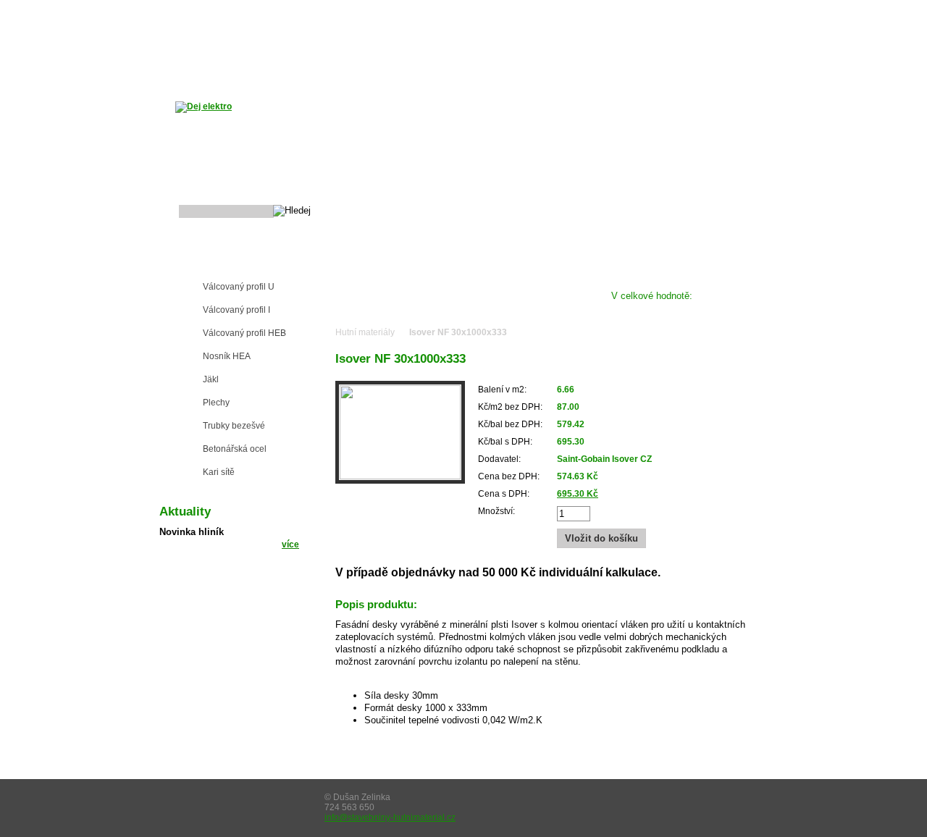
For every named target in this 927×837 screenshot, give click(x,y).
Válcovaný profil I (236, 310)
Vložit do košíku (601, 538)
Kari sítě (219, 472)
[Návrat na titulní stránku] (203, 106)
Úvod (757, 12)
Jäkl (211, 379)
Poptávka (456, 56)
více (290, 544)
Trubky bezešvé (234, 426)
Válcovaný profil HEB (244, 333)
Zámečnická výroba (602, 12)
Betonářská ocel (235, 449)
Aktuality (265, 56)
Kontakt (674, 12)
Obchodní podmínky (360, 56)
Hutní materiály (365, 332)
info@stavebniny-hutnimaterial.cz (390, 817)
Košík (718, 12)
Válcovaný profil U (238, 287)
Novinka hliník (191, 531)
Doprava (197, 56)
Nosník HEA (227, 356)
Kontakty (527, 56)
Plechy (216, 403)
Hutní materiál (219, 263)
